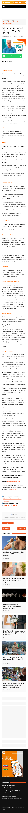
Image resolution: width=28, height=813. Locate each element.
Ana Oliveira (6, 36)
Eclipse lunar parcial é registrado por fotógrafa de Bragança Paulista (12, 606)
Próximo (21, 528)
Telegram (6, 501)
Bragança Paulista (8, 522)
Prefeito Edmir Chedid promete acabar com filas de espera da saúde (13, 659)
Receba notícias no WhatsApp (13, 56)
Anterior (7, 528)
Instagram (6, 505)
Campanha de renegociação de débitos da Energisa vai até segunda (13, 580)
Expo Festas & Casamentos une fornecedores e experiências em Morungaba (14, 632)
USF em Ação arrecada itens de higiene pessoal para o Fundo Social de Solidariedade (13, 685)
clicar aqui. (14, 489)
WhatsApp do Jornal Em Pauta (12, 499)
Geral (21, 36)
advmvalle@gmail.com (13, 481)
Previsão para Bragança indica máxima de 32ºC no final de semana (13, 553)
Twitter (14, 505)
